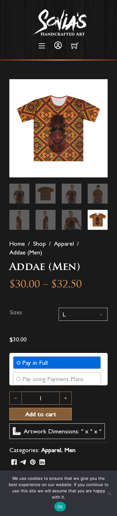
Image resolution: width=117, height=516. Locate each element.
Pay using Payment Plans (53, 379)
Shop (39, 243)
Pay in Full (35, 362)
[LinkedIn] (42, 462)
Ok (60, 506)
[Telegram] (23, 462)
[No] (109, 493)
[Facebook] (14, 462)
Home (17, 243)
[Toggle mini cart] (75, 46)
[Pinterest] (32, 462)
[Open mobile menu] (42, 45)
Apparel (64, 243)
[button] (99, 87)
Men (70, 450)
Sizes (16, 312)
